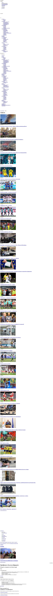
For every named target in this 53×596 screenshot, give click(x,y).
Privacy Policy (9, 542)
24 (0, 510)
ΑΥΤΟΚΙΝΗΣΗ (5, 45)
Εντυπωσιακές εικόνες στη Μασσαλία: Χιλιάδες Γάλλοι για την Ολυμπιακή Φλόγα (13, 152)
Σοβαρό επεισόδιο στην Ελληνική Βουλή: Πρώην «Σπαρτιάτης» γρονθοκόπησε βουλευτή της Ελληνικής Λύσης (17, 482)
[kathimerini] (3, 535)
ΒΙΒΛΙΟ (4, 41)
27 (2, 510)
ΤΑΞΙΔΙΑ (4, 48)
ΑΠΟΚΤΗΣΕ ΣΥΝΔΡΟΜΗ (3, 592)
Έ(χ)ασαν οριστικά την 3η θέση (5, 363)
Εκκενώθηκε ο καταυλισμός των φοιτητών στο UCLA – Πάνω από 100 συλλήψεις (13, 245)
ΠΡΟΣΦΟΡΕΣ (4, 104)
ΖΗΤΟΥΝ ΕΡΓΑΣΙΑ (6, 86)
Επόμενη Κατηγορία (2, 562)
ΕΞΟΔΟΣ (4, 49)
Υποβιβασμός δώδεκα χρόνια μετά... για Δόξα (7, 284)
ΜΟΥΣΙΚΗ (4, 78)
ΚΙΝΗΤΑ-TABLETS (6, 44)
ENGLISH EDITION (4, 4)
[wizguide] (3, 537)
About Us (13, 542)
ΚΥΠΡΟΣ (3, 57)
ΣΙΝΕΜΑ (4, 38)
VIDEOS (3, 103)
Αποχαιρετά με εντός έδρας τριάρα (5, 218)
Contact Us (15, 542)
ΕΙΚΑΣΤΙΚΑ (5, 40)
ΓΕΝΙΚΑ (4, 93)
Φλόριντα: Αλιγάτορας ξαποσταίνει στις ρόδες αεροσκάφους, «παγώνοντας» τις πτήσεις (14, 495)
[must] (3, 534)
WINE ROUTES (5, 101)
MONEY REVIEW (5, 32)
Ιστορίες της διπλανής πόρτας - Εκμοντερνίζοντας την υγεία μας (10, 337)
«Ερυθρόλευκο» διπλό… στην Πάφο (6, 205)
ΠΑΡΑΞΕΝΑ (5, 37)
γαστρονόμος (3, 5)
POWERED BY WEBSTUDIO (14, 543)
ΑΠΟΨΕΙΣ (3, 50)
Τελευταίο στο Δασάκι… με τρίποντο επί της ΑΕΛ (8, 192)
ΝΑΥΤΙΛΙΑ (4, 73)
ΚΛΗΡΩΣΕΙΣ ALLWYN (6, 28)
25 (1, 510)
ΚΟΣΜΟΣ (3, 36)
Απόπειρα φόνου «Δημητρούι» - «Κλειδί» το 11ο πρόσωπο (9, 258)
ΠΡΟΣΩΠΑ (4, 94)
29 (3, 510)
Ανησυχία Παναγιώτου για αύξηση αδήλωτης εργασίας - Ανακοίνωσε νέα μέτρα (12, 429)
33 (6, 510)
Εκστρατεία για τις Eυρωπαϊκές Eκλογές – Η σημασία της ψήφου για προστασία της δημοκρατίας (16, 271)
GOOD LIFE (3, 46)
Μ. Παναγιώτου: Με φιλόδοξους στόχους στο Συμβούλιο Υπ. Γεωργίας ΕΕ (12, 324)
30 (4, 510)
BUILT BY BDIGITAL (3, 543)
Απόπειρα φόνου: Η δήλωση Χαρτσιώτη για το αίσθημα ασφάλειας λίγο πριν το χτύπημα (14, 469)
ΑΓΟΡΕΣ (4, 31)
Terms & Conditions (4, 542)
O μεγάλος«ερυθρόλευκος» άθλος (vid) (6, 231)
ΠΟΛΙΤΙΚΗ (3, 21)
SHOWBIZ (4, 47)
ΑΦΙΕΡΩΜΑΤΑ (4, 91)
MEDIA (3, 100)
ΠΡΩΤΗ (3, 56)
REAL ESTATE (5, 30)
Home (2, 2)
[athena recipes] (4, 538)
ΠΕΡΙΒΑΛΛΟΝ (5, 95)
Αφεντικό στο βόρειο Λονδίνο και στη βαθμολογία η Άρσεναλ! (10, 403)
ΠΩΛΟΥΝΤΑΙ (5, 85)
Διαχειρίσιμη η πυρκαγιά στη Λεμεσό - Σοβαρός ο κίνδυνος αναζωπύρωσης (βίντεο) (13, 126)
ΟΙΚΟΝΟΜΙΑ (5, 29)
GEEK (3, 42)
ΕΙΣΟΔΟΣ (3, 55)
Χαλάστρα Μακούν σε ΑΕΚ (4, 390)
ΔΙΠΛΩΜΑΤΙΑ (5, 24)
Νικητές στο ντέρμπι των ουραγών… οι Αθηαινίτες (8, 311)
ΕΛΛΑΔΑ (4, 26)
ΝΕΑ (4, 43)
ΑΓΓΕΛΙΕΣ (3, 84)
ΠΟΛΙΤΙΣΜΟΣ (4, 76)
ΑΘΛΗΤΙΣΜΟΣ (4, 25)
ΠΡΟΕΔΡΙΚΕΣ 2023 (6, 23)
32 (5, 510)
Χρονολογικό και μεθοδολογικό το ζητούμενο (9, 560)
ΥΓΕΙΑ (4, 20)
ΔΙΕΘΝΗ (4, 27)
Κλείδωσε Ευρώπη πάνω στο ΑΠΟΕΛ (6, 350)
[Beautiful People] (4, 536)
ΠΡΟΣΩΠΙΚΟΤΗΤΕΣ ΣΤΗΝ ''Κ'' (6, 105)
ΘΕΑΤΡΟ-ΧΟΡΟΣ (5, 39)
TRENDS (4, 33)
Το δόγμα (2, 546)
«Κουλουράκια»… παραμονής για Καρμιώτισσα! (8, 297)
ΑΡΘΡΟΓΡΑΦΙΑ (5, 82)
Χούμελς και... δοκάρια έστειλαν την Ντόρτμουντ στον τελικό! (10, 179)
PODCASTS (5, 102)
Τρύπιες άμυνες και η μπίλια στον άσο (6, 456)
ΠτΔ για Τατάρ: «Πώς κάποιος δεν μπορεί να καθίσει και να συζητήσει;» (11, 139)
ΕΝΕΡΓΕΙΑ (4, 34)
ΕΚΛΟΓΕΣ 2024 (5, 22)
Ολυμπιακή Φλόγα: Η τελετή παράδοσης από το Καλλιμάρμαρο (10, 416)
